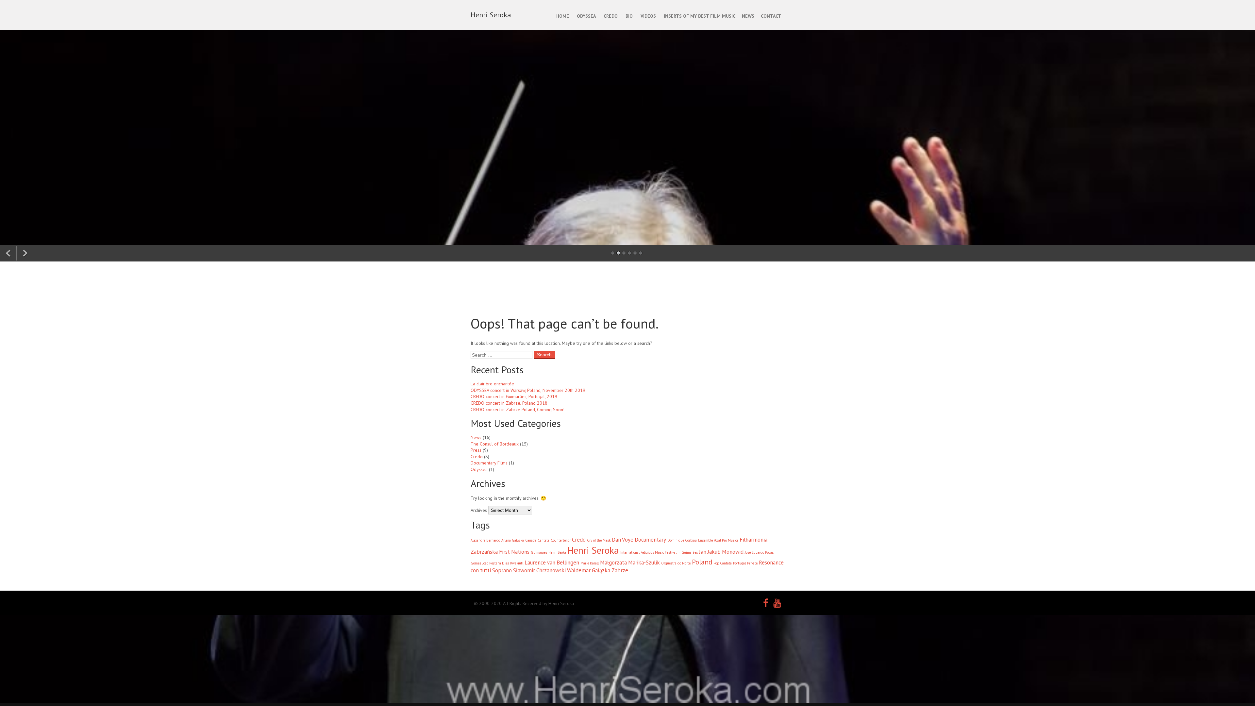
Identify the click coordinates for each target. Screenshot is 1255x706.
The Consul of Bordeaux (495, 444)
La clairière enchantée (492, 384)
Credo (477, 457)
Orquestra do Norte (676, 563)
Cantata (543, 540)
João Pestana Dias (495, 563)
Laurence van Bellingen (552, 562)
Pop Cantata (722, 563)
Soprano (502, 570)
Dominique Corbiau (682, 540)
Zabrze (619, 570)
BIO (629, 16)
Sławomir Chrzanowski (539, 570)
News (476, 437)
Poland (702, 562)
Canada (530, 540)
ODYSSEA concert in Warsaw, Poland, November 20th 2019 (528, 390)
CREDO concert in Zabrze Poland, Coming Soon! (517, 409)
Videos (648, 16)
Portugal (739, 563)
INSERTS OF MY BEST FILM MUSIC (699, 16)
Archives (479, 510)
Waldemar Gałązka (588, 570)
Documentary (650, 539)
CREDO (611, 16)
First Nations (514, 551)
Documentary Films (489, 463)
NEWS (748, 16)
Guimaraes (539, 552)
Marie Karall (589, 563)
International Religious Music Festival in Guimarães (659, 552)
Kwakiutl (516, 563)
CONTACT (771, 16)
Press (476, 450)
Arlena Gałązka (512, 540)
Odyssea (479, 469)
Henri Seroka (593, 550)
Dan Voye (622, 539)
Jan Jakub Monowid (721, 551)
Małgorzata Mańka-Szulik (630, 562)
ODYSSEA (586, 16)
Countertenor (561, 540)
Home (562, 16)
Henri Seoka (557, 552)
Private (752, 563)
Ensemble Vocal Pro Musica (718, 540)
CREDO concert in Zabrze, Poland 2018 (509, 403)
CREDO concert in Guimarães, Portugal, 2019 (514, 396)
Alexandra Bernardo (485, 540)
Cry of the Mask (599, 540)
